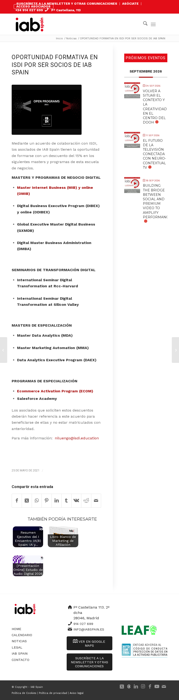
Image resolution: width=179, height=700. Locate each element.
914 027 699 (83, 624)
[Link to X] (121, 686)
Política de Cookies (24, 693)
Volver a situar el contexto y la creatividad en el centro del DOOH (155, 106)
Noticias (19, 641)
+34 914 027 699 (29, 10)
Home (16, 629)
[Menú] (153, 24)
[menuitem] (67, 3)
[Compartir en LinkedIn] (56, 500)
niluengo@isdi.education (77, 438)
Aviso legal (76, 693)
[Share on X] (26, 500)
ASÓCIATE (130, 3)
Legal (17, 647)
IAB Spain (20, 653)
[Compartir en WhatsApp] (36, 500)
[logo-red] (30, 24)
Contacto (20, 660)
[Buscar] (143, 24)
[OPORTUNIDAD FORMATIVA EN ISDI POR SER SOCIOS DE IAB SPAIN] (47, 110)
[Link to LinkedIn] (135, 686)
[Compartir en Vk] (76, 500)
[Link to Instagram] (142, 686)
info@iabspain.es (88, 629)
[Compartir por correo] (96, 500)
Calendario (22, 635)
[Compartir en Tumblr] (66, 500)
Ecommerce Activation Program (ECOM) (55, 391)
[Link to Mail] (163, 686)
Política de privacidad (53, 693)
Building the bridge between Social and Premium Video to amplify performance (157, 201)
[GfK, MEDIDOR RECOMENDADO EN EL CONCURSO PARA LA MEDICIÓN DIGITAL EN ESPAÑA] (3, 350)
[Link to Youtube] (156, 686)
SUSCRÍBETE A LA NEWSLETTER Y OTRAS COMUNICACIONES (66, 3)
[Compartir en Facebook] (17, 500)
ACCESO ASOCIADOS (33, 6)
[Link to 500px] (128, 686)
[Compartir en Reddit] (86, 500)
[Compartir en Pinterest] (46, 500)
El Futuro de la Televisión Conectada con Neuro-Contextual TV (154, 154)
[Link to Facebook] (149, 686)
